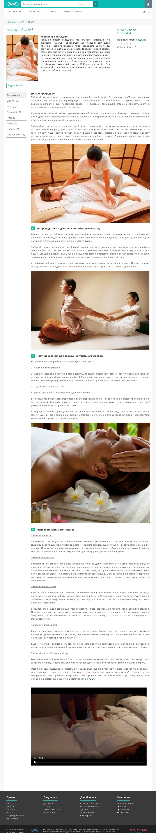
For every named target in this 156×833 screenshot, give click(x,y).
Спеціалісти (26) (16, 134)
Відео (53, 12)
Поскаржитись (50, 812)
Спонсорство (86, 815)
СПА (22, 22)
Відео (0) (12, 123)
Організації (35, 12)
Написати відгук (73, 12)
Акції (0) (11, 106)
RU (149, 12)
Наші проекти (12, 818)
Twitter (123, 806)
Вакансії (10, 806)
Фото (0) (11, 117)
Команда (10, 803)
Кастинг (47, 806)
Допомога (48, 803)
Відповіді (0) (14, 112)
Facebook (124, 809)
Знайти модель (87, 812)
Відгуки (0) (13, 100)
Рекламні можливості (90, 806)
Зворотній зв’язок (125, 803)
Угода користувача (15, 815)
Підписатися (15, 85)
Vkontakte (124, 812)
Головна (11, 22)
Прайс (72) (13, 129)
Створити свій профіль (90, 803)
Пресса (9, 812)
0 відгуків (140, 39)
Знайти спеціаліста (52, 809)
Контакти (10, 809)
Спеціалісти (14, 12)
